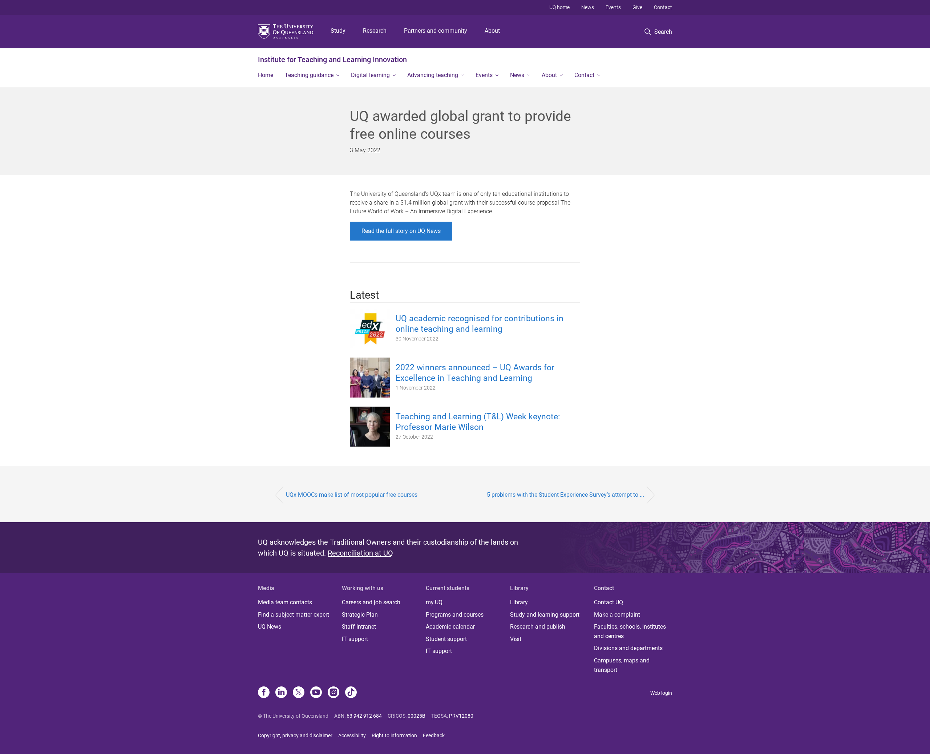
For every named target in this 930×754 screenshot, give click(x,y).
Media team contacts (285, 602)
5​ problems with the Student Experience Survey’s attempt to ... (565, 494)
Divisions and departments (628, 648)
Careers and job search (371, 602)
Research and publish (537, 626)
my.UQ (434, 602)
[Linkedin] (281, 693)
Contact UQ (608, 602)
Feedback (434, 735)
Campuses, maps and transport (622, 665)
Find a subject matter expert (293, 614)
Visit (515, 639)
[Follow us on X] (298, 693)
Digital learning (370, 75)
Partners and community (435, 30)
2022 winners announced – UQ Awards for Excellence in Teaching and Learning (475, 373)
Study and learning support (544, 614)
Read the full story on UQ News (401, 230)
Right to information (394, 735)
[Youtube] (316, 693)
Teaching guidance (309, 75)
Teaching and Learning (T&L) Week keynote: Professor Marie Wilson (478, 422)
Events (613, 7)
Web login (661, 693)
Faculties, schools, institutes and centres (630, 631)
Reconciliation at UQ (360, 553)
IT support (355, 639)
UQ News (269, 626)
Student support (446, 639)
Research (375, 30)
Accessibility (352, 735)
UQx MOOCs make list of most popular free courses (351, 494)
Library (519, 602)
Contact (663, 7)
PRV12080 (461, 716)
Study (338, 30)
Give (637, 7)
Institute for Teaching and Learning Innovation (332, 59)
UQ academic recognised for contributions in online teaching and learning (479, 324)
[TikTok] (351, 693)
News (587, 7)
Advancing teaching (432, 75)
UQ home (559, 7)
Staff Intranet (359, 626)
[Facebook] (264, 693)
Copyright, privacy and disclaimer (295, 735)
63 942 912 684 (364, 716)
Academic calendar (450, 626)
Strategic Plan (360, 614)
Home (265, 75)
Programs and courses (455, 614)
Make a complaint (617, 614)
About (492, 30)
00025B (416, 716)
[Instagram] (333, 693)
